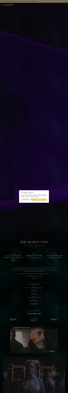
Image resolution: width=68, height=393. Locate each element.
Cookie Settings (25, 199)
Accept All (38, 199)
